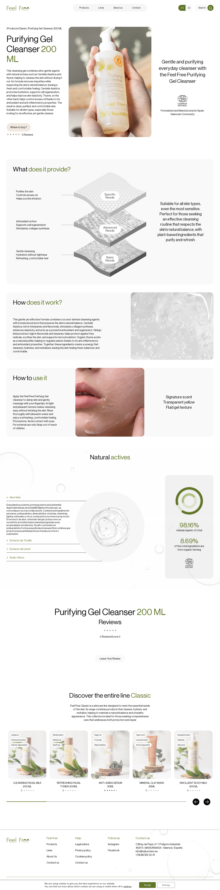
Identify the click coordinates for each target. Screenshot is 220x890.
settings (127, 886)
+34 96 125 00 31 (145, 855)
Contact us (53, 862)
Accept (147, 885)
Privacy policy (83, 850)
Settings (166, 885)
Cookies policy (83, 856)
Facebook (114, 850)
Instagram (113, 844)
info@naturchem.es (147, 851)
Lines (49, 850)
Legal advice (82, 844)
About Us (52, 856)
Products (52, 844)
